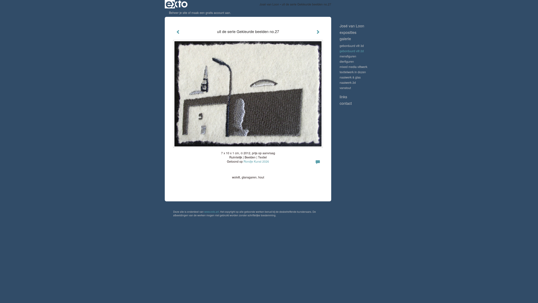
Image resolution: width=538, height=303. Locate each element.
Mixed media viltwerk (353, 67)
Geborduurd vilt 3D (352, 46)
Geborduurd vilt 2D (352, 51)
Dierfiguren (347, 61)
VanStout (345, 88)
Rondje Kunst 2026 (256, 161)
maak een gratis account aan (210, 13)
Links (343, 96)
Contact (346, 103)
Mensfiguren (348, 56)
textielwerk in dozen (353, 72)
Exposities (348, 32)
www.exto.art (211, 211)
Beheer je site (178, 13)
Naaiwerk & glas (350, 77)
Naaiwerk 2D (348, 82)
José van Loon (269, 4)
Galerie (345, 38)
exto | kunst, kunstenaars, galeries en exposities (177, 4)
